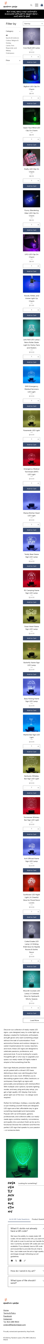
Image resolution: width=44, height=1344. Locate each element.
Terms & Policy (9, 1313)
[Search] (31, 5)
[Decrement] (24, 57)
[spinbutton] (31, 57)
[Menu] (36, 5)
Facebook (7, 1316)
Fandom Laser (10, 7)
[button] (42, 4)
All (7, 35)
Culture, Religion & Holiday (12, 41)
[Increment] (38, 57)
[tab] (19, 1219)
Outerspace (10, 53)
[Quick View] (31, 36)
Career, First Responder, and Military (11, 48)
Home (6, 1310)
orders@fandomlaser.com (14, 1325)
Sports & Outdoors (12, 38)
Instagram (7, 1319)
